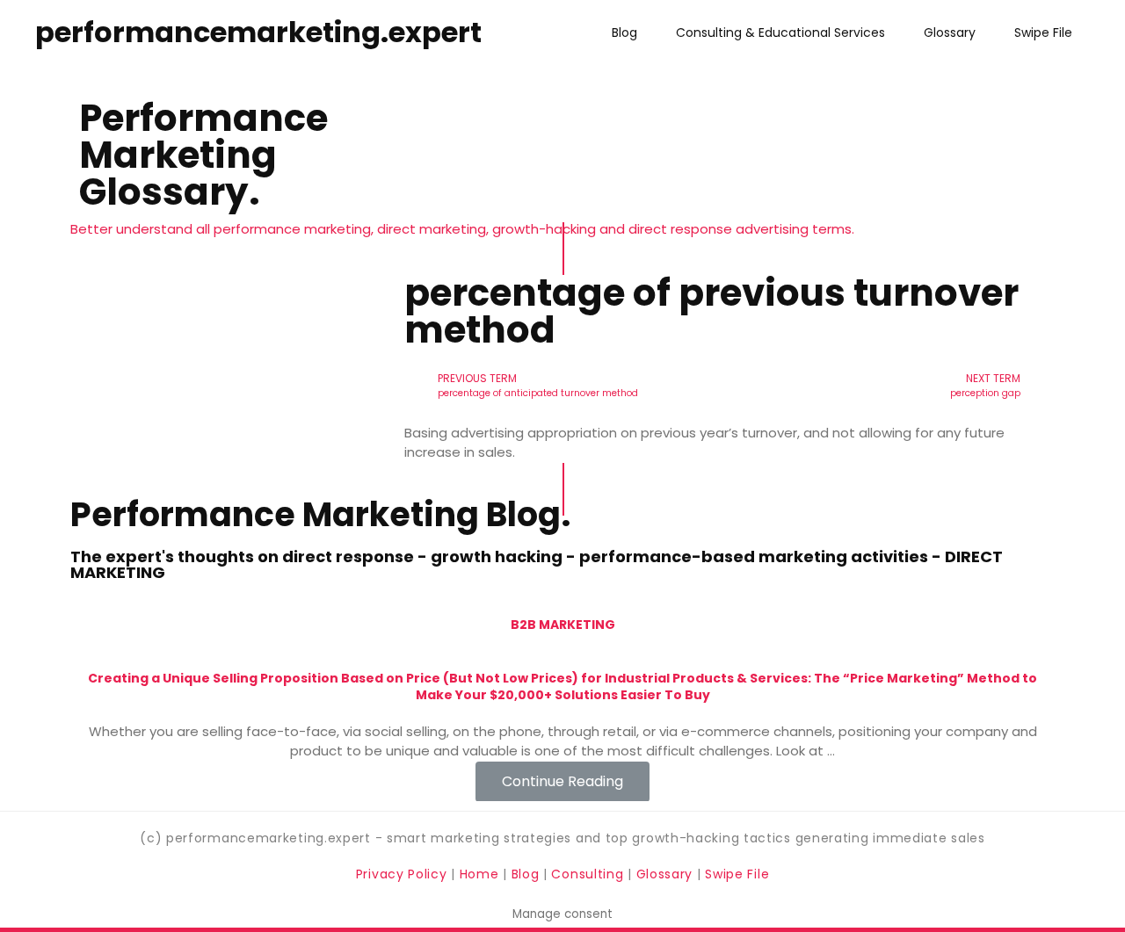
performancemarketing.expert (258, 32)
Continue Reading (562, 780)
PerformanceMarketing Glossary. (203, 155)
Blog (624, 32)
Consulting (587, 874)
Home (482, 874)
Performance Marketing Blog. (320, 514)
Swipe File (1043, 32)
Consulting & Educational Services (780, 32)
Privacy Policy (404, 874)
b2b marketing (563, 624)
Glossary (950, 32)
